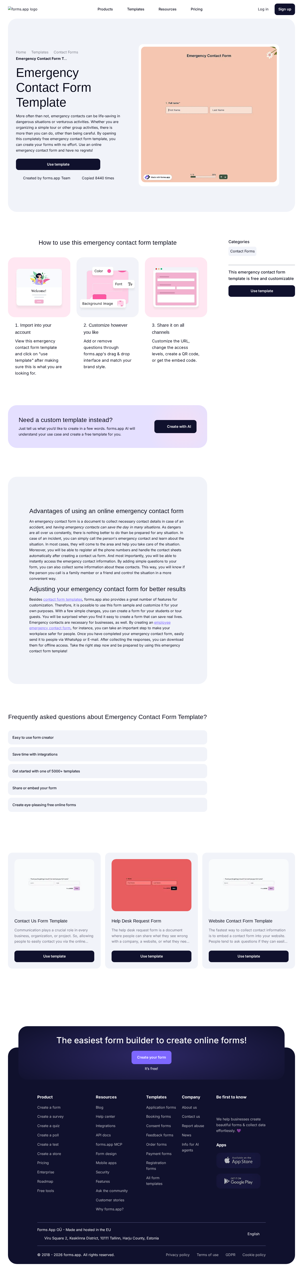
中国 (250, 1222)
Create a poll (48, 1135)
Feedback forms (159, 1135)
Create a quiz (48, 1126)
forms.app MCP (109, 1144)
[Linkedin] (219, 1108)
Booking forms (158, 1116)
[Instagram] (229, 1108)
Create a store (49, 1153)
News (186, 1135)
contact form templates (62, 599)
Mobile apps (106, 1163)
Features (103, 1181)
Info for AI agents (190, 1147)
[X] (239, 1108)
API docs (103, 1135)
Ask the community (112, 1190)
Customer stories (110, 1200)
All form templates (154, 1181)
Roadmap (45, 1181)
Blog (99, 1107)
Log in (263, 9)
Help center (105, 1116)
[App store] (241, 1161)
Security (102, 1172)
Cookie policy (254, 1254)
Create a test (48, 1144)
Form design (106, 1153)
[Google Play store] (241, 1182)
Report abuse (193, 1126)
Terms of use (207, 1254)
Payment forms (158, 1153)
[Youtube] (249, 1108)
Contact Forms (242, 251)
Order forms (156, 1144)
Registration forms (156, 1166)
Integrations (105, 1126)
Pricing (43, 1163)
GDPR (230, 1254)
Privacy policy (178, 1254)
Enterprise (45, 1172)
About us (189, 1107)
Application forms (161, 1107)
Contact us (191, 1116)
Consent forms (158, 1126)
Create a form (49, 1107)
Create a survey (50, 1116)
